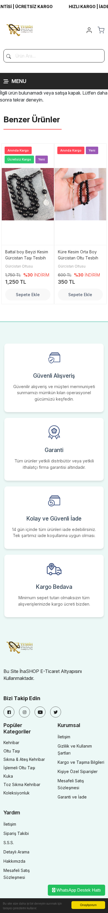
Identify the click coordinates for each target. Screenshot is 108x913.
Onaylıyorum (88, 905)
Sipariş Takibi (16, 833)
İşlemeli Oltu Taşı (19, 767)
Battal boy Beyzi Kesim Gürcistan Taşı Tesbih (26, 254)
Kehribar (11, 742)
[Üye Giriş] (89, 30)
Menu (19, 81)
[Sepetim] (101, 30)
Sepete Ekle (28, 294)
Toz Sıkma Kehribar (21, 784)
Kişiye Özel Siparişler (78, 771)
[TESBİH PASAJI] (20, 29)
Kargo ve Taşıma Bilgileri (81, 762)
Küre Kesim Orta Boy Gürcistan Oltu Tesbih (78, 254)
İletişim (64, 736)
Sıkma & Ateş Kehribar (24, 759)
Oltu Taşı (11, 750)
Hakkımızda (14, 861)
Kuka (8, 776)
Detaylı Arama (16, 851)
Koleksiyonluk (16, 792)
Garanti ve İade (72, 796)
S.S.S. (8, 842)
